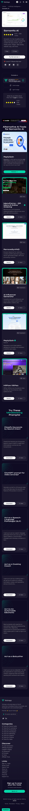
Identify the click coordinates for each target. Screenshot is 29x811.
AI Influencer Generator (10, 296)
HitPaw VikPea (11, 385)
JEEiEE (14, 800)
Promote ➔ (14, 75)
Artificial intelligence (14, 6)
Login (15, 98)
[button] (23, 2)
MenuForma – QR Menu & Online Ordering (12, 205)
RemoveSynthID (11, 249)
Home (4, 6)
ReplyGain (9, 157)
